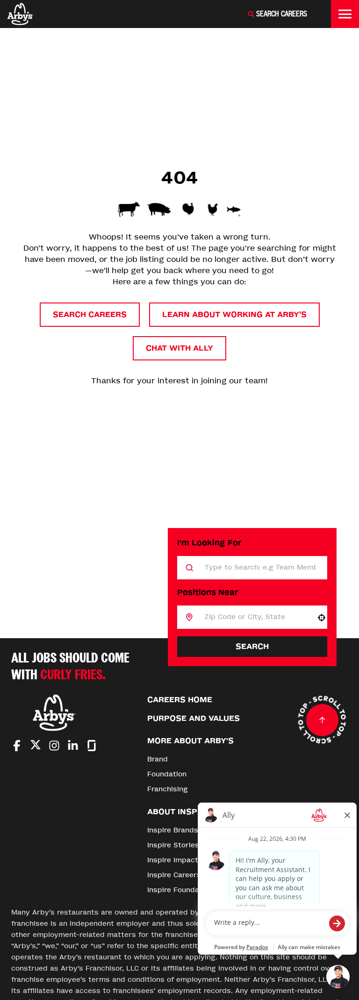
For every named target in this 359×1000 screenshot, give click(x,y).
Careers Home (179, 699)
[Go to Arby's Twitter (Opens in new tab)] (35, 746)
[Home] (20, 14)
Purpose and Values (193, 718)
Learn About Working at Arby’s (234, 314)
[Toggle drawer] (345, 14)
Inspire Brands (172, 830)
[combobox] (254, 617)
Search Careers (90, 314)
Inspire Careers (174, 875)
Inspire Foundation (180, 890)
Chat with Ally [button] (179, 348)
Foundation (167, 774)
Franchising (167, 789)
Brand (157, 759)
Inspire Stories (173, 845)
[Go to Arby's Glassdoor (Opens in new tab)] (91, 745)
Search (252, 646)
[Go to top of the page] (322, 720)
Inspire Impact (172, 860)
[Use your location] (321, 617)
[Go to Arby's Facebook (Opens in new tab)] (16, 745)
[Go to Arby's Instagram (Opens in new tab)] (54, 745)
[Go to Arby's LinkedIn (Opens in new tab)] (73, 745)
